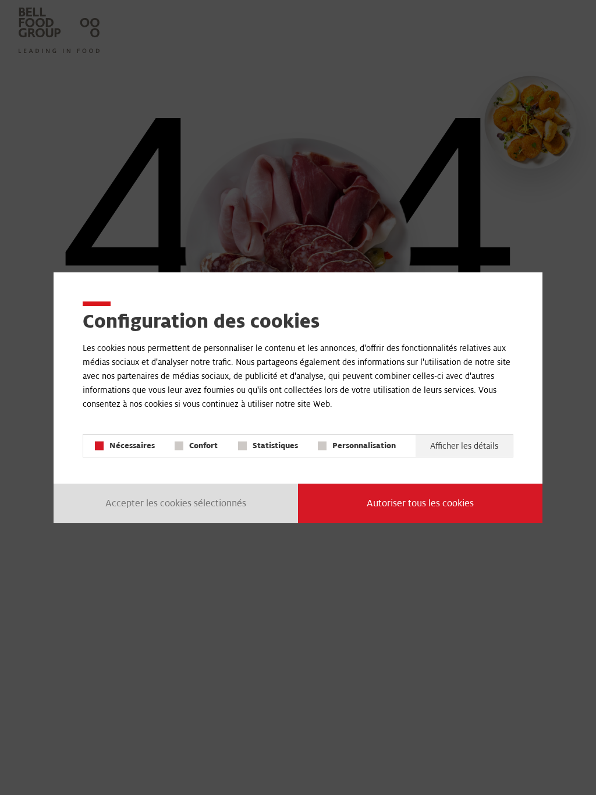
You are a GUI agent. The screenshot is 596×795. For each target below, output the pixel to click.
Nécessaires (132, 445)
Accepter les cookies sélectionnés (175, 503)
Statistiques (275, 445)
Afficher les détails (464, 445)
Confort (203, 445)
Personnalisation (364, 445)
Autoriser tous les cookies (420, 503)
